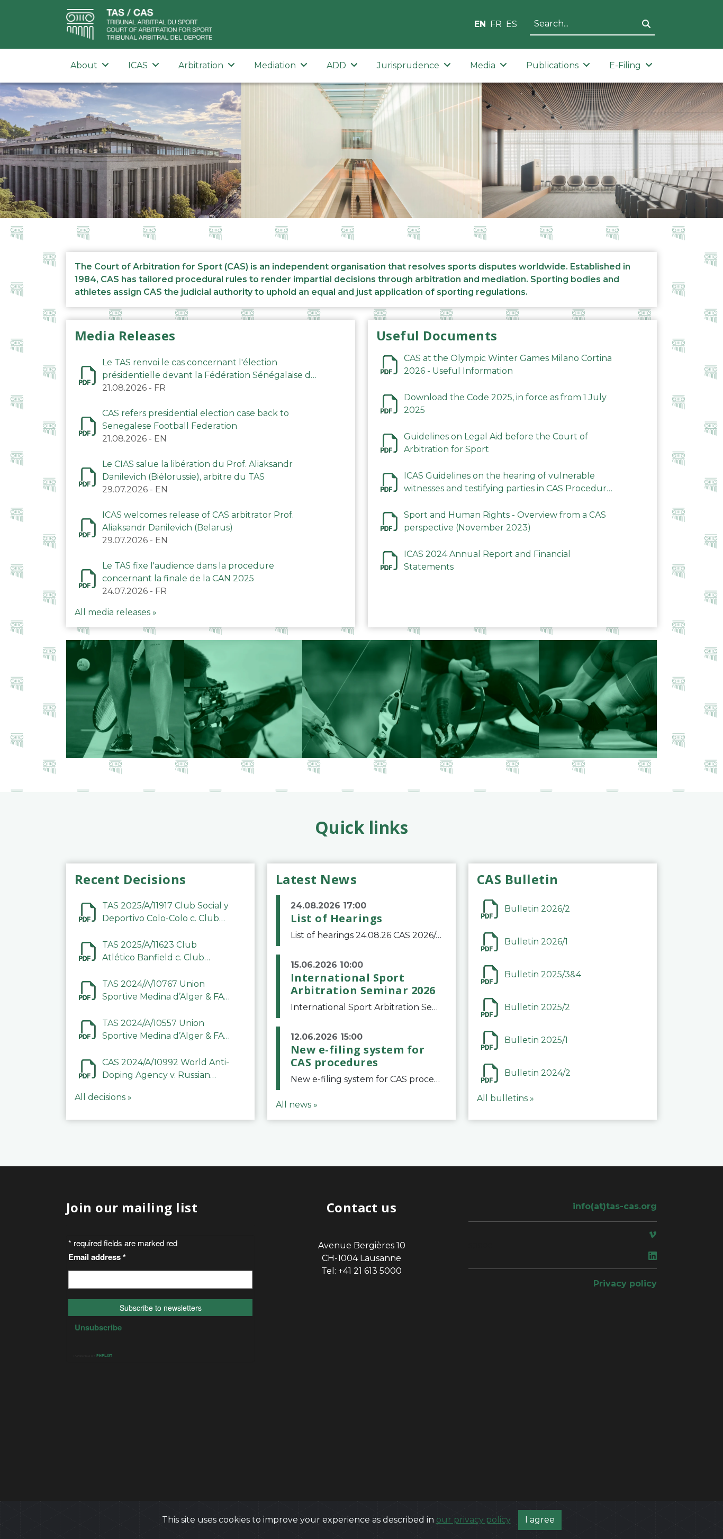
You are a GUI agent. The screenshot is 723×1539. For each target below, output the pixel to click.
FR (496, 24)
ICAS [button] (138, 65)
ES (511, 24)
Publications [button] (552, 65)
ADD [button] (336, 65)
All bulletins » (505, 1098)
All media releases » (116, 612)
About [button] (83, 65)
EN (480, 24)
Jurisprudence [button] (408, 65)
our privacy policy (473, 1520)
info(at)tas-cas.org (615, 1206)
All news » (297, 1105)
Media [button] (482, 65)
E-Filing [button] (625, 65)
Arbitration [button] (200, 65)
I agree (540, 1520)
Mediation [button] (275, 65)
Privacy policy (625, 1284)
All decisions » (103, 1097)
